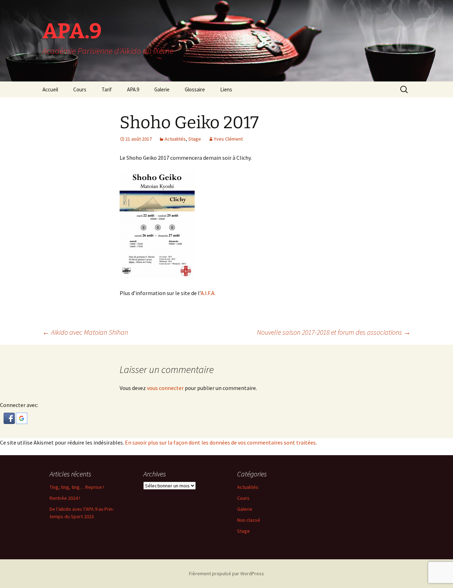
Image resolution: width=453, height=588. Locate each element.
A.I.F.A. (208, 292)
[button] (10, 417)
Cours (79, 89)
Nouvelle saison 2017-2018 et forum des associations (334, 332)
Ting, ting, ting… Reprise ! (77, 487)
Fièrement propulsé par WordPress (226, 573)
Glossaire (195, 89)
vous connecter (165, 387)
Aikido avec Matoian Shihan (85, 332)
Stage (194, 139)
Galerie (162, 89)
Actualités (175, 139)
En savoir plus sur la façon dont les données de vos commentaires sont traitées (220, 442)
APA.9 (133, 89)
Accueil (50, 89)
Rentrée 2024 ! (65, 498)
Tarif (107, 89)
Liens (226, 89)
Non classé (248, 520)
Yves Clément (228, 139)
